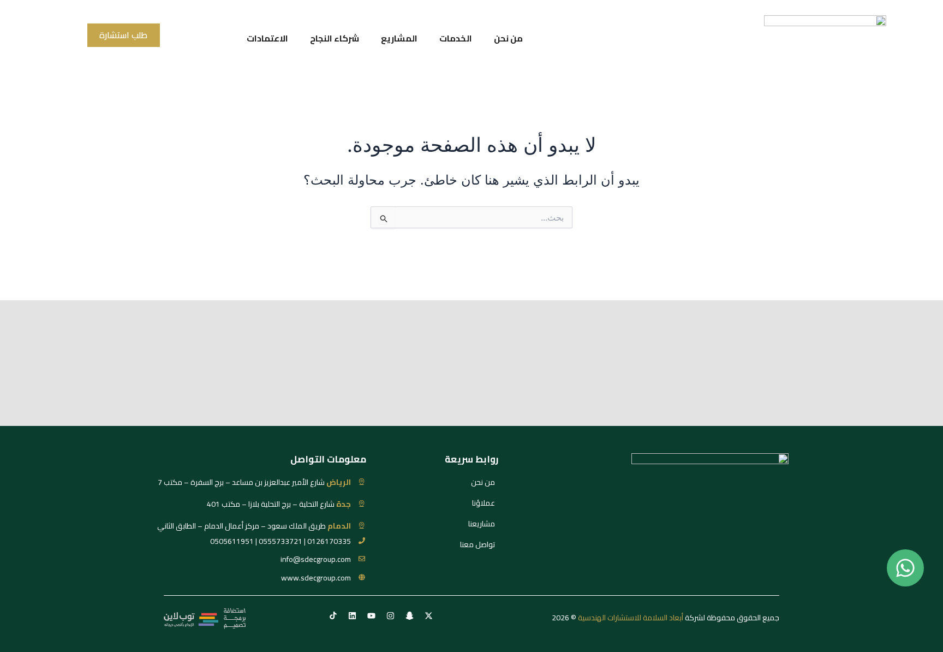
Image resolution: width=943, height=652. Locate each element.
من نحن (508, 38)
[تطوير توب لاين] (205, 617)
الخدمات (455, 38)
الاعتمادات (267, 38)
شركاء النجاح (334, 38)
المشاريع (399, 38)
